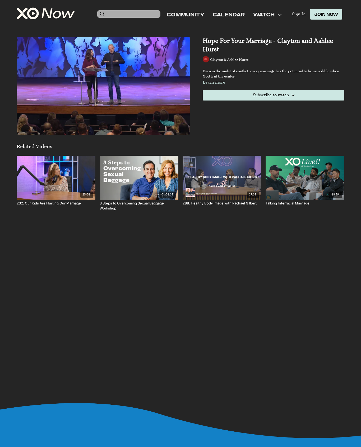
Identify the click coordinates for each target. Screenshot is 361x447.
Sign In (299, 14)
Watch (264, 14)
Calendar (229, 14)
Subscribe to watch (271, 95)
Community (185, 14)
